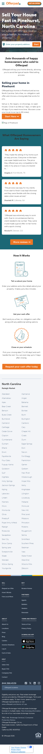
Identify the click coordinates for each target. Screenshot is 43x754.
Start (36, 44)
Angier (24, 398)
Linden (4, 498)
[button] (21, 687)
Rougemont (26, 531)
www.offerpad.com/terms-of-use (14, 704)
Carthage (5, 427)
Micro (4, 506)
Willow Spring (7, 564)
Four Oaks (6, 460)
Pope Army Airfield (9, 523)
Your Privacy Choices (18, 747)
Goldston (5, 469)
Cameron (6, 423)
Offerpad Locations (11, 687)
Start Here (10, 116)
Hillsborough (27, 477)
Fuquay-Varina (7, 464)
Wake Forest (27, 556)
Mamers (5, 502)
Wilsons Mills (27, 564)
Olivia (4, 514)
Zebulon (25, 568)
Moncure (25, 506)
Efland (4, 448)
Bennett (25, 406)
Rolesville (6, 531)
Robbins (25, 527)
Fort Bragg (26, 456)
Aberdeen (6, 394)
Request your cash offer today (21, 366)
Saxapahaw (6, 535)
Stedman (25, 547)
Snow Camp (7, 543)
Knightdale (26, 489)
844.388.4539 (9, 683)
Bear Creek (6, 406)
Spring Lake (6, 547)
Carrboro (25, 423)
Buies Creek (7, 415)
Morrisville (6, 510)
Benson (5, 411)
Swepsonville (7, 552)
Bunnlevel (6, 419)
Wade (4, 556)
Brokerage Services (17, 718)
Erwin (4, 452)
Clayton (5, 435)
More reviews (20, 242)
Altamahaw (6, 398)
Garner (24, 464)
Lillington (25, 493)
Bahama (25, 402)
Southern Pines (28, 543)
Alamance (26, 394)
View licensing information (31, 711)
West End (25, 560)
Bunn (24, 415)
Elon (23, 448)
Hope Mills (26, 481)
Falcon (24, 452)
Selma (24, 535)
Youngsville (6, 568)
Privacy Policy (16, 749)
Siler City (5, 539)
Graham (25, 469)
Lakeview (5, 493)
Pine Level (26, 514)
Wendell (5, 560)
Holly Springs (7, 481)
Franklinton (26, 460)
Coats (24, 435)
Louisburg (25, 498)
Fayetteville (6, 456)
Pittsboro (25, 518)
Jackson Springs (8, 485)
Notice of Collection (18, 752)
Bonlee (24, 411)
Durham (5, 444)
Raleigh (5, 527)
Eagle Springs (27, 444)
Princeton (25, 523)
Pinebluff (5, 518)
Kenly (24, 485)
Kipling (4, 489)
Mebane (25, 502)
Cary (23, 427)
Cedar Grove (7, 431)
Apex (4, 402)
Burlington (26, 419)
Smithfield (26, 539)
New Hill (25, 510)
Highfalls (5, 477)
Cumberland (7, 440)
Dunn (24, 440)
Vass (23, 552)
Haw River (26, 473)
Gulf (3, 473)
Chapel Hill (26, 431)
